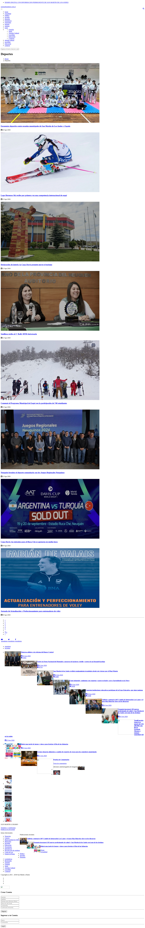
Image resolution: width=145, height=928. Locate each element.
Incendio (7, 843)
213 (6, 632)
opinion (7, 26)
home (6, 12)
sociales (7, 17)
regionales (8, 22)
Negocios (8, 836)
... (5, 631)
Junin (6, 866)
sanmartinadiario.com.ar (8, 7)
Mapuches (8, 841)
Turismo (7, 862)
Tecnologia (8, 847)
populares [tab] (8, 646)
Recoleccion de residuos (12, 850)
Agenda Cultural (14, 33)
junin (6, 28)
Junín (10, 31)
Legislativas (8, 859)
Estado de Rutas (10, 854)
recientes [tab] (7, 648)
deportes (7, 19)
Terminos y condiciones (8, 828)
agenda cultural (9, 40)
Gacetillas (12, 35)
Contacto (11, 38)
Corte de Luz (9, 852)
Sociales (22, 855)
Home (7, 59)
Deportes (22, 857)
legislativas (8, 21)
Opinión (11, 29)
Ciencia (7, 838)
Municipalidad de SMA (12, 840)
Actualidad (44, 852)
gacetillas (7, 42)
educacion (8, 44)
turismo (7, 24)
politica (7, 15)
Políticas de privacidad (8, 829)
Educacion (8, 845)
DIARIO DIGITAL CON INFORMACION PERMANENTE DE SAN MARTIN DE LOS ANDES (36, 2)
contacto (7, 45)
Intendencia (8, 848)
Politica (22, 854)
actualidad (8, 13)
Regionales (8, 861)
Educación (12, 37)
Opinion (7, 864)
